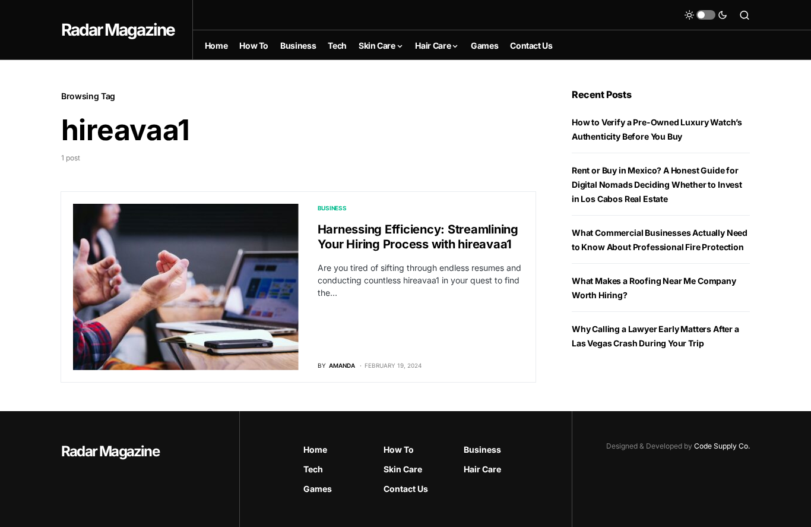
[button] (706, 14)
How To (399, 449)
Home (315, 449)
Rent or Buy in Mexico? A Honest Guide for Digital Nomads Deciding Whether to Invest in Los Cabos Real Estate (657, 184)
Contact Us (406, 489)
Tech (313, 469)
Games (317, 489)
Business (332, 208)
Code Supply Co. (722, 445)
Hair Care (482, 469)
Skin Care (403, 469)
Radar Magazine (118, 30)
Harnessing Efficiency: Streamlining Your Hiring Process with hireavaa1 (418, 236)
